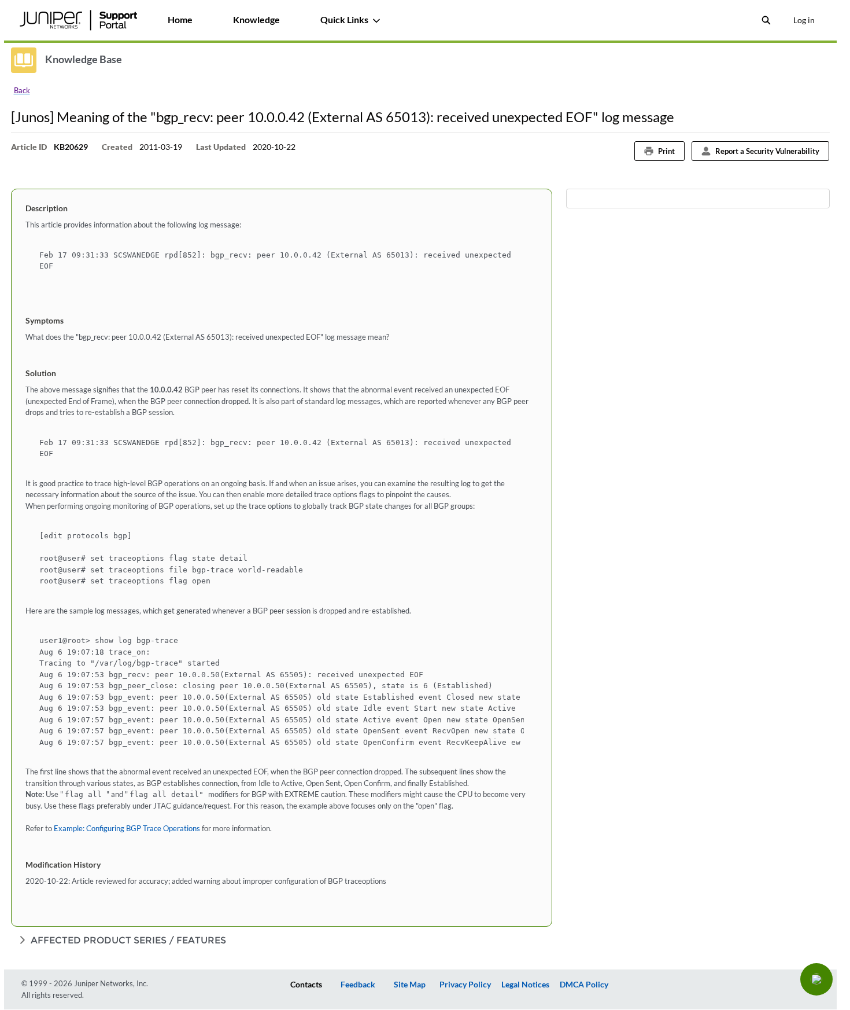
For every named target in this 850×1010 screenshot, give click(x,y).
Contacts (306, 984)
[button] (816, 979)
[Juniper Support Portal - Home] (79, 20)
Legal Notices (525, 984)
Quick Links (344, 19)
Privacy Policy (465, 984)
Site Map (410, 984)
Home (180, 19)
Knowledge (256, 19)
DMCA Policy (584, 984)
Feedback (358, 984)
